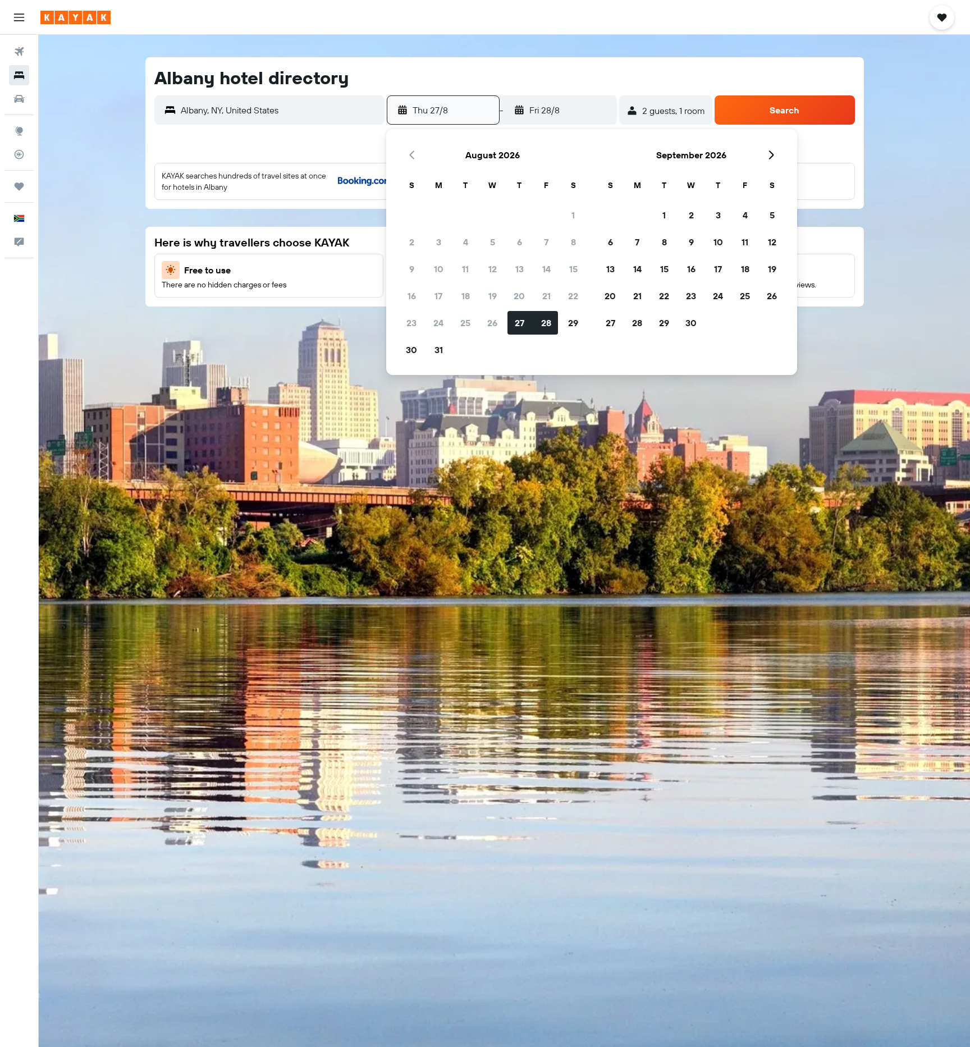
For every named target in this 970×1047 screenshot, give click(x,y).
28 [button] (546, 322)
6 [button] (519, 242)
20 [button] (519, 295)
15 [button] (573, 269)
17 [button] (438, 295)
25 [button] (465, 322)
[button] (19, 17)
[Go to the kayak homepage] (75, 17)
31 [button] (438, 349)
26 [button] (492, 322)
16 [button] (412, 295)
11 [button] (465, 269)
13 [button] (519, 269)
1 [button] (573, 215)
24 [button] (438, 322)
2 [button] (411, 242)
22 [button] (573, 295)
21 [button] (546, 295)
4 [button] (465, 242)
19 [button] (492, 295)
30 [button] (411, 349)
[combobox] (280, 110)
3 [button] (438, 242)
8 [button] (573, 242)
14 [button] (546, 269)
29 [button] (573, 322)
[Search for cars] (19, 99)
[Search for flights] (19, 51)
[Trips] (19, 186)
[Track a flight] (19, 154)
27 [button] (519, 322)
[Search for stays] (19, 75)
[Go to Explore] (19, 131)
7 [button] (546, 242)
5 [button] (492, 242)
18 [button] (465, 295)
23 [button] (411, 322)
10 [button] (438, 269)
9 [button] (411, 269)
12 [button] (492, 269)
